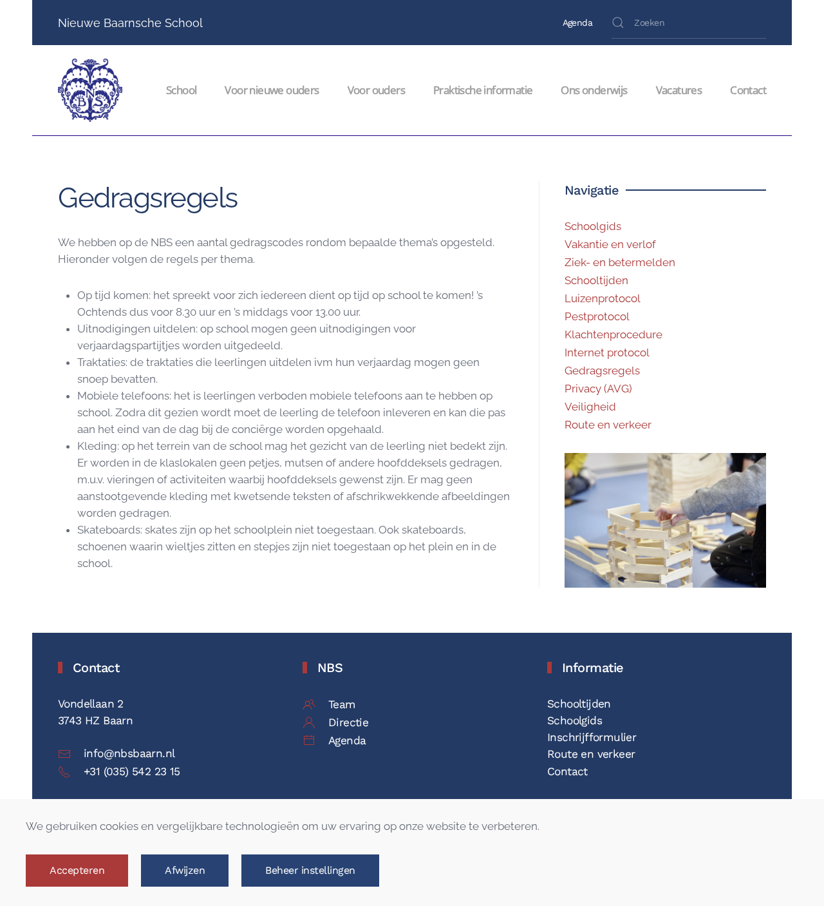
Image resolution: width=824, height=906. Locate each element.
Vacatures (679, 89)
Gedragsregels (602, 370)
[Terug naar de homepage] (92, 90)
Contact (748, 89)
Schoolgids (593, 226)
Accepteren (77, 870)
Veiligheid (590, 406)
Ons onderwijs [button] (594, 89)
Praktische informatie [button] (482, 89)
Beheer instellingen (310, 870)
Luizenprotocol (603, 298)
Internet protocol (607, 352)
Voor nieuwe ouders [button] (272, 89)
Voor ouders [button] (376, 89)
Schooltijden (596, 280)
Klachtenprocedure (613, 334)
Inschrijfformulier (591, 737)
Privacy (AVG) (598, 388)
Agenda (577, 22)
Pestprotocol (597, 316)
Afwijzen (185, 870)
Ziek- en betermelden (620, 262)
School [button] (181, 89)
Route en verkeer (608, 424)
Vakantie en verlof (610, 244)
